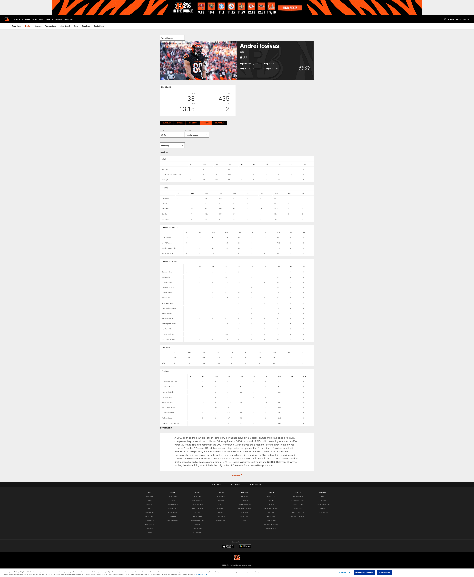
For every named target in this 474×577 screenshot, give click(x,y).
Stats (149, 508)
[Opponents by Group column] (172, 232)
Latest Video (197, 496)
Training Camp (149, 524)
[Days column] (174, 164)
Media (173, 500)
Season (188, 131)
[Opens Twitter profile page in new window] (301, 68)
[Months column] (167, 193)
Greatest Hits (197, 528)
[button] (237, 475)
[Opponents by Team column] (172, 266)
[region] (237, 572)
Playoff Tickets (298, 504)
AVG (229, 164)
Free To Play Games (244, 504)
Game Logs (193, 123)
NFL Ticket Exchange (244, 508)
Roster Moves (172, 512)
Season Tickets (298, 496)
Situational (219, 123)
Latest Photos (220, 496)
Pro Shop (271, 512)
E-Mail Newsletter (172, 504)
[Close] (470, 572)
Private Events (271, 528)
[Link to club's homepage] (7, 19)
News (323, 496)
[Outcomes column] (166, 352)
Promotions (244, 516)
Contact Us (149, 528)
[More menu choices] (71, 19)
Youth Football (323, 512)
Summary (167, 123)
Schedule (244, 496)
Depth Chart (149, 516)
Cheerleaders (220, 520)
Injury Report (149, 512)
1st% (279, 164)
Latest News (173, 496)
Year (162, 131)
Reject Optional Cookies (364, 572)
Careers (149, 532)
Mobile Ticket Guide (297, 516)
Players (149, 500)
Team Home (149, 496)
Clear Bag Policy (271, 516)
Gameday (221, 500)
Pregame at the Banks (271, 508)
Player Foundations (323, 504)
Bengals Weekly (197, 516)
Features (197, 524)
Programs (323, 500)
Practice (220, 504)
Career (180, 123)
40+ (304, 164)
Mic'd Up (197, 512)
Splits (206, 123)
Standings (244, 512)
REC (204, 164)
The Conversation (172, 520)
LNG (242, 164)
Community (172, 508)
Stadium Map (271, 520)
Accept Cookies (385, 572)
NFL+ (244, 520)
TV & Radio (244, 500)
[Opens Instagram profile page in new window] (307, 68)
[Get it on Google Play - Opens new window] (245, 548)
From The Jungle (197, 500)
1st (267, 164)
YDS (216, 164)
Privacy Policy (201, 574)
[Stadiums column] (174, 376)
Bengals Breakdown (197, 520)
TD (254, 164)
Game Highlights (197, 504)
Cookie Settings (344, 572)
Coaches (149, 504)
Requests (323, 508)
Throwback (220, 508)
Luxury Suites (297, 508)
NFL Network (197, 532)
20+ (292, 164)
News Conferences (197, 508)
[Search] (445, 19)
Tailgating (271, 504)
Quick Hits (172, 516)
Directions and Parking (271, 524)
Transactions (149, 520)
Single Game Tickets (297, 500)
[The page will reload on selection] (172, 38)
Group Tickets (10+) (297, 512)
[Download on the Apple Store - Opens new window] (228, 547)
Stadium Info (271, 496)
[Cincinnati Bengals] (237, 558)
